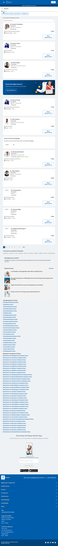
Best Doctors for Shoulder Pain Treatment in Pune (15, 355)
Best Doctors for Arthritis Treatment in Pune (14, 427)
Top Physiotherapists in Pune (10, 319)
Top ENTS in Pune (7, 313)
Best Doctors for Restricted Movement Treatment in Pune (17, 376)
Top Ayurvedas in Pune (8, 349)
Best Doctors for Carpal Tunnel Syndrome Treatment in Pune (18, 419)
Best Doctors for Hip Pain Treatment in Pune (14, 410)
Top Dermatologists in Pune (10, 306)
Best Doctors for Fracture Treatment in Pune (14, 359)
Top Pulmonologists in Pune (10, 330)
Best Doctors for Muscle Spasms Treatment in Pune (16, 389)
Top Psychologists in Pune (9, 338)
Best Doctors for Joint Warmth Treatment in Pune (15, 400)
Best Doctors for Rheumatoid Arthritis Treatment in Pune (17, 374)
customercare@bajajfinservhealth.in (35, 477)
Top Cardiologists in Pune (9, 317)
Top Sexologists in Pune (9, 340)
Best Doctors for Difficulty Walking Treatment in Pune (16, 414)
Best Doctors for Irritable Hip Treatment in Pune (15, 408)
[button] (29, 483)
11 (19, 247)
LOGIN (53, 2)
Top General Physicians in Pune (10, 302)
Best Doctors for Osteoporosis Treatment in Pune (15, 383)
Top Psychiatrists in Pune (9, 332)
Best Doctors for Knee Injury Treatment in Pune (15, 398)
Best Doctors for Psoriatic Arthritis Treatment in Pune (16, 381)
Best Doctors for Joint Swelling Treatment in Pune (15, 402)
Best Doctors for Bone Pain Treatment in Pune (14, 425)
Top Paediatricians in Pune (9, 308)
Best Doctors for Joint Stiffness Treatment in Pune (16, 404)
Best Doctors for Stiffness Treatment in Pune (14, 368)
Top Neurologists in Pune (9, 344)
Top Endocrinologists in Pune (10, 321)
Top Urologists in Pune (8, 334)
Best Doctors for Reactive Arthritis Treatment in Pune (16, 378)
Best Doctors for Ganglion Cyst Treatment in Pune (15, 412)
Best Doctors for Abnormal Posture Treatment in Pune (16, 431)
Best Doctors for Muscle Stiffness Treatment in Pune (16, 387)
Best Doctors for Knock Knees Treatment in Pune (15, 393)
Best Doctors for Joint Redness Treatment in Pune (15, 406)
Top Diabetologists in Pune (9, 315)
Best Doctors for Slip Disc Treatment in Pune (14, 372)
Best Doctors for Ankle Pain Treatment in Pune (14, 366)
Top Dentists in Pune (8, 304)
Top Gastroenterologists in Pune (11, 327)
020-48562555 (52, 477)
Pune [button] (4, 11)
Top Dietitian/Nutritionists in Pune (11, 336)
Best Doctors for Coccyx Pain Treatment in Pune (15, 417)
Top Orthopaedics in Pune (9, 323)
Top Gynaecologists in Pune (10, 310)
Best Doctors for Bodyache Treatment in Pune (14, 362)
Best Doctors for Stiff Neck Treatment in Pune (14, 370)
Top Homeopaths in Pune (9, 351)
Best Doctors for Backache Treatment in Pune (14, 364)
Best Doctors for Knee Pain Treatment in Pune (14, 395)
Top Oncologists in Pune (9, 346)
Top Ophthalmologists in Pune (10, 325)
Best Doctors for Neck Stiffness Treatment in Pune (15, 385)
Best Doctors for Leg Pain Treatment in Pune (14, 391)
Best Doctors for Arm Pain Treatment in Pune (14, 429)
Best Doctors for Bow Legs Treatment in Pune (14, 423)
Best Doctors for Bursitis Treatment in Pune (14, 421)
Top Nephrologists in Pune (9, 342)
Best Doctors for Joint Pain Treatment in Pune (14, 357)
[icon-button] (2, 9)
